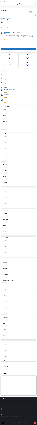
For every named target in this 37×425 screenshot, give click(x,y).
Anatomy (4, 323)
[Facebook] (2, 416)
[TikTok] (17, 416)
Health (4, 256)
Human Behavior (5, 213)
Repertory (4, 115)
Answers (5, 71)
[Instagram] (11, 416)
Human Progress (5, 274)
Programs (4, 360)
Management (5, 262)
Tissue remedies (5, 317)
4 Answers (5, 75)
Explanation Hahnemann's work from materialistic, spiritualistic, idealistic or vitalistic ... (17, 73)
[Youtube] (7, 416)
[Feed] (15, 416)
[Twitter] (4, 416)
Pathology (4, 127)
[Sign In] (36, 3)
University (4, 341)
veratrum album (6, 25)
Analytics (4, 225)
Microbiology (5, 164)
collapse (2, 25)
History (4, 292)
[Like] (1, 27)
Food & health (5, 268)
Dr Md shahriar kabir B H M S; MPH (9, 32)
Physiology (5, 231)
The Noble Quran (5, 311)
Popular (2, 71)
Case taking (5, 133)
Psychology (5, 170)
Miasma (4, 139)
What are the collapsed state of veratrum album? (11, 19)
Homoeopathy (5, 207)
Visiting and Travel (6, 335)
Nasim (5, 22)
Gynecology (5, 158)
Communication (5, 366)
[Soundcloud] (9, 416)
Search (3, 6)
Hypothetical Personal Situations (8, 280)
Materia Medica (10, 18)
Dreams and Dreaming (6, 286)
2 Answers (5, 79)
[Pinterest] (13, 416)
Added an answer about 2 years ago (8, 33)
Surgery (4, 176)
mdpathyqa (18, 4)
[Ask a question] (35, 423)
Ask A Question (34, 6)
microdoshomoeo (20, 423)
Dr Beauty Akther (6, 94)
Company (4, 329)
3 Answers (5, 83)
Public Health (5, 182)
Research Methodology (7, 219)
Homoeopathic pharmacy (7, 188)
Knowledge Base (3, 407)
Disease (4, 109)
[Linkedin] (5, 416)
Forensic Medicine (6, 237)
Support (2, 408)
